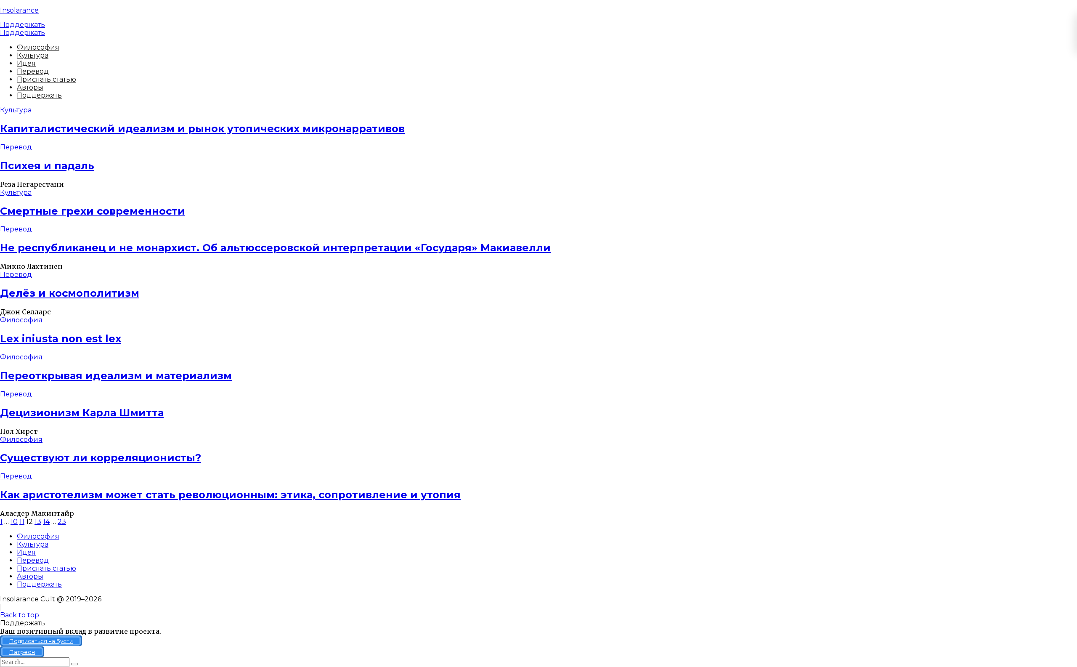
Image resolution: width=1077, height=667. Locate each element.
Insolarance (19, 10)
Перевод (33, 71)
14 (46, 522)
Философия (38, 47)
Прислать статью (46, 79)
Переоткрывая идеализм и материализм (116, 375)
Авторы (30, 87)
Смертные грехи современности (92, 211)
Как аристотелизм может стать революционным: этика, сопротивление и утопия (230, 495)
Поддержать (22, 25)
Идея (26, 63)
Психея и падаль (47, 165)
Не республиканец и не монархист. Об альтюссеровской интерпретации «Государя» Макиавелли (275, 248)
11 (21, 522)
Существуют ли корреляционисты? (100, 458)
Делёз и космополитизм (69, 293)
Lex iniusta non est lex (60, 338)
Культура (32, 55)
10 (14, 522)
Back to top (19, 615)
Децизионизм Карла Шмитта (82, 413)
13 (37, 522)
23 (62, 522)
